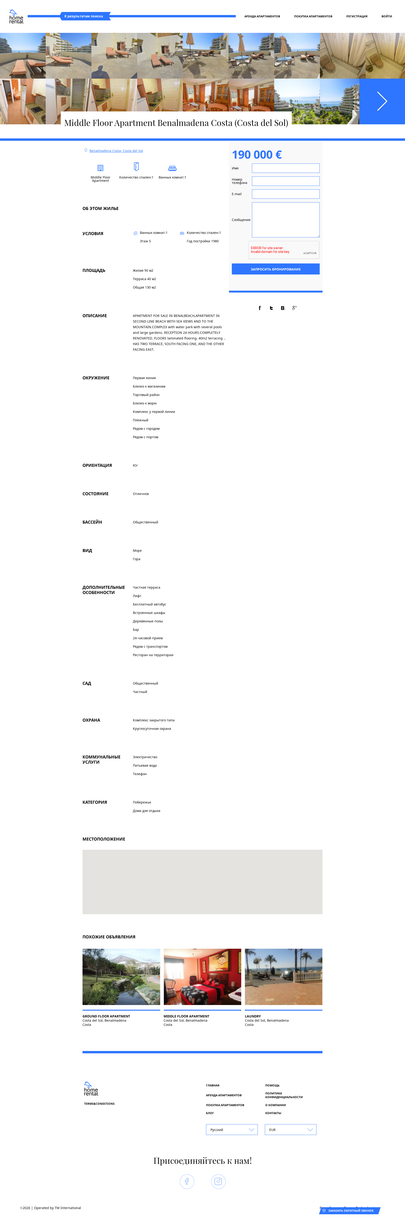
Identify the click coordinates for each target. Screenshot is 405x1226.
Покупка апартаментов (313, 16)
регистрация (357, 16)
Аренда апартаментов (262, 16)
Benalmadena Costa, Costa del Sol (116, 150)
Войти (387, 16)
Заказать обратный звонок (351, 1211)
